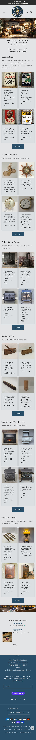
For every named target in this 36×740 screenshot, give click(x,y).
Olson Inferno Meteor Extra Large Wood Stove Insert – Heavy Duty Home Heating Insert (9, 452)
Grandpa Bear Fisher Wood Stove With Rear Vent (9, 309)
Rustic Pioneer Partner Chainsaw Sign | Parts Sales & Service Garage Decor (26, 131)
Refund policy (28, 726)
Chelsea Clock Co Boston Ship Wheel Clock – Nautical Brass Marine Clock (26, 183)
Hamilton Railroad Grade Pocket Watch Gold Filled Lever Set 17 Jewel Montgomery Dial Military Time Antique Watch (26, 219)
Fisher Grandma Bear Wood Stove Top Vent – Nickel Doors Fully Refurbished (26, 311)
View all (18, 146)
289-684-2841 (17, 1)
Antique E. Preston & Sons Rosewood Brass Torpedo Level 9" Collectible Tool (9, 399)
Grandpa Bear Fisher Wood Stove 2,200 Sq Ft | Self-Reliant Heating (9, 273)
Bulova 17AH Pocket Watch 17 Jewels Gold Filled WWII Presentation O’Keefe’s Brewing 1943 (9, 219)
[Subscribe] (30, 686)
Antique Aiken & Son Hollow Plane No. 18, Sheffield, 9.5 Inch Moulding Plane (26, 365)
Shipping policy (29, 729)
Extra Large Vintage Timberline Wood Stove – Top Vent (26, 488)
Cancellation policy (25, 732)
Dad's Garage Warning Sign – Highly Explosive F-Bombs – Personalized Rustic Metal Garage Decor (9, 95)
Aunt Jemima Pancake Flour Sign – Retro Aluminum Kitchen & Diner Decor (9, 131)
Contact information (12, 732)
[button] (4, 12)
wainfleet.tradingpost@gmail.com (18, 3)
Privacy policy (8, 729)
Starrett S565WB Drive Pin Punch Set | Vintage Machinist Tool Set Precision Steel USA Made (26, 400)
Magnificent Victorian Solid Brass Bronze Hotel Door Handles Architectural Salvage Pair (9, 550)
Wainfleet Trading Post (15, 726)
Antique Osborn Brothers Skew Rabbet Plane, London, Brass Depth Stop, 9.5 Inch (8, 366)
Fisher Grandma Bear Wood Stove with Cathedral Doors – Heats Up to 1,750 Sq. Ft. (26, 274)
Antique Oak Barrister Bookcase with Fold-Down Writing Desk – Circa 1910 (26, 586)
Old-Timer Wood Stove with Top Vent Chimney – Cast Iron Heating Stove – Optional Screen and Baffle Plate (9, 490)
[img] (18, 623)
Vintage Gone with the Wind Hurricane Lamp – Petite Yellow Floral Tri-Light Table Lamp (26, 550)
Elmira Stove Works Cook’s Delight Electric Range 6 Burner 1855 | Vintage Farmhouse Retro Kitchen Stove (26, 453)
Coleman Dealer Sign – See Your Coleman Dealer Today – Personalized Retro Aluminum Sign (26, 95)
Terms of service (18, 729)
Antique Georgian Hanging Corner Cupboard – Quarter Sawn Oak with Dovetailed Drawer (9, 586)
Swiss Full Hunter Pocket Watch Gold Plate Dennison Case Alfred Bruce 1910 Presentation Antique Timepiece (9, 185)
